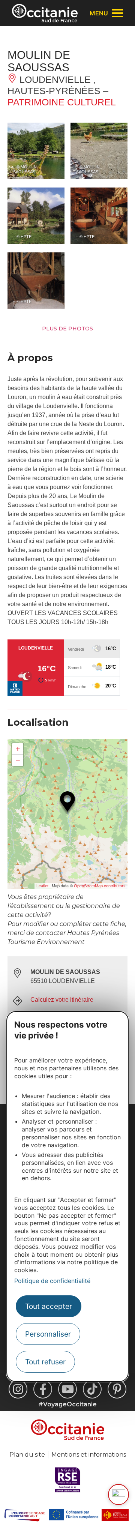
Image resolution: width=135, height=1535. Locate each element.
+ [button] (17, 748)
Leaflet (42, 886)
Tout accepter (48, 1306)
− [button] (17, 760)
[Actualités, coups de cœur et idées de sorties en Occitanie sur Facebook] (42, 1389)
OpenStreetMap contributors (100, 886)
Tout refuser (45, 1361)
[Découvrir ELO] (118, 1494)
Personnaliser (48, 1333)
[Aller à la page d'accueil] (45, 13)
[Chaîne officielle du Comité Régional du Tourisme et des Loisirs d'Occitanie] (67, 1389)
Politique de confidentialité (52, 1280)
